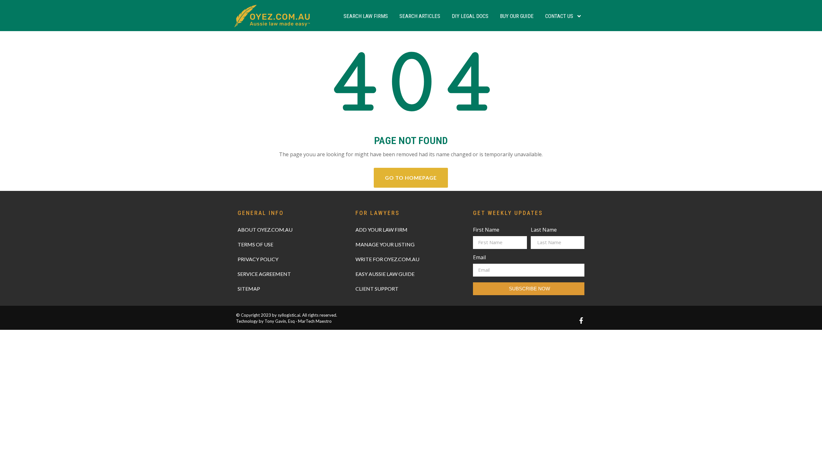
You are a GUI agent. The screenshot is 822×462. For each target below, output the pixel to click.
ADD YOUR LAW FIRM (381, 230)
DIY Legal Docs (470, 16)
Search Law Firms (366, 16)
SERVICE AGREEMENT (264, 274)
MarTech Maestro (315, 321)
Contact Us (559, 16)
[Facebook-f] (581, 320)
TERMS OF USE (255, 244)
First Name (486, 230)
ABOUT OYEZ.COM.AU (265, 230)
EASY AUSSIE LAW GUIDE (385, 274)
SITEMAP (249, 289)
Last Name (544, 230)
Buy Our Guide (517, 16)
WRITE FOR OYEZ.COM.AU (387, 259)
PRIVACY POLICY (258, 259)
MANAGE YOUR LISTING (385, 244)
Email (479, 258)
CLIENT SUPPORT (376, 289)
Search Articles (419, 16)
